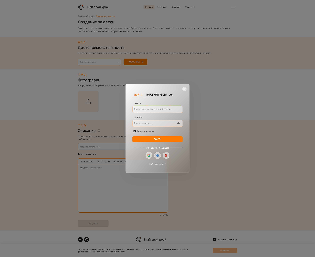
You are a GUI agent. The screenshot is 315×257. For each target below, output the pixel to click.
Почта (137, 103)
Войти (157, 139)
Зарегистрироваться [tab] (159, 95)
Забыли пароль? (157, 164)
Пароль (138, 117)
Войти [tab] (138, 95)
